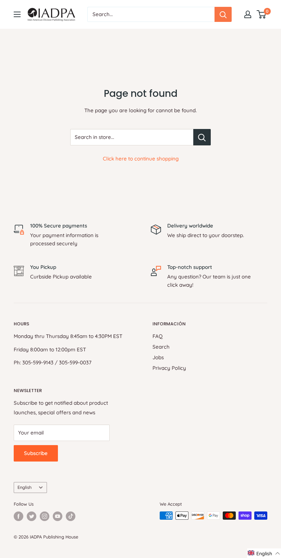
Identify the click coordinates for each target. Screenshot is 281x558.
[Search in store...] (202, 137)
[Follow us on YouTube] (57, 516)
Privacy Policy (169, 368)
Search (161, 346)
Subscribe (36, 453)
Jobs (158, 357)
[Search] (223, 14)
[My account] (247, 14)
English (24, 487)
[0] (261, 14)
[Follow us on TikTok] (70, 516)
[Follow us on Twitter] (31, 516)
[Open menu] (17, 14)
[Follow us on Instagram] (44, 516)
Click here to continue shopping (141, 158)
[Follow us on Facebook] (18, 516)
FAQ (157, 336)
